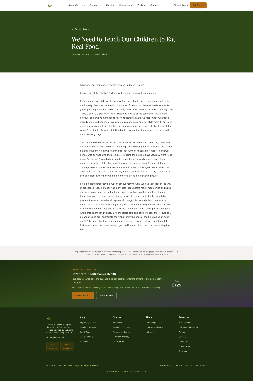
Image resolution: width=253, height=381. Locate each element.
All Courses (117, 322)
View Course (81, 295)
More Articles (106, 295)
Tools (140, 5)
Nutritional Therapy (121, 337)
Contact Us (183, 341)
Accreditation (85, 341)
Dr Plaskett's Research (188, 327)
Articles (182, 332)
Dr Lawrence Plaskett (155, 327)
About (109, 5)
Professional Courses (121, 332)
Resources (124, 5)
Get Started (198, 5)
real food (147, 221)
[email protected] (57, 337)
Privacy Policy (166, 365)
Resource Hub (185, 322)
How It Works (85, 332)
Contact (154, 5)
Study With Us (75, 5)
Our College (151, 322)
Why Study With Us (87, 322)
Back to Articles (82, 29)
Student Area (184, 346)
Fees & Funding (86, 337)
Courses (94, 5)
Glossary (182, 337)
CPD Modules (118, 341)
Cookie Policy (201, 365)
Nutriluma (150, 332)
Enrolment (183, 351)
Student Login (181, 5)
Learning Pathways (87, 327)
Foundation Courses (121, 327)
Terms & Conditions (183, 365)
